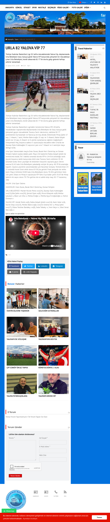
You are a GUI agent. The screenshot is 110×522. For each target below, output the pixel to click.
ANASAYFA (9, 7)
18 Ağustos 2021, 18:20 (95, 55)
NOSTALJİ (42, 7)
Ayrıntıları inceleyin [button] (30, 519)
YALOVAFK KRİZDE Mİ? (47, 396)
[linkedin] (101, 2)
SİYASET (27, 7)
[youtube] (104, 2)
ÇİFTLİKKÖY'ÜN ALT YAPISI (17, 367)
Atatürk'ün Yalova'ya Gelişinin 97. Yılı (94, 157)
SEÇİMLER (52, 7)
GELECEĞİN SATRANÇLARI (48, 311)
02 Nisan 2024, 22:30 (95, 90)
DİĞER (86, 7)
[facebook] (91, 2)
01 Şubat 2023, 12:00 (95, 74)
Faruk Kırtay (90, 162)
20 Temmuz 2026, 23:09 (96, 124)
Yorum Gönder (15, 476)
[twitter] (94, 2)
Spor (16, 39)
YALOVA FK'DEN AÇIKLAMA (17, 396)
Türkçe (83, 2)
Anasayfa (10, 39)
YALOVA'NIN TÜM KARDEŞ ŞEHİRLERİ (95, 81)
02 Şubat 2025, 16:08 (12, 66)
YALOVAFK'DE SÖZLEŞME (16, 339)
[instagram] (98, 2)
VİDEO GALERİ (63, 7)
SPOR (34, 7)
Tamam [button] (99, 517)
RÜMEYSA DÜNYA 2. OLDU (48, 367)
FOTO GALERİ (77, 7)
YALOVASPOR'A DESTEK (47, 339)
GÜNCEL (18, 7)
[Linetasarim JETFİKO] (16, 499)
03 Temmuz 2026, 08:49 (96, 105)
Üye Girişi (73, 2)
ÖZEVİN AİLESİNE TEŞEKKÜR (18, 311)
